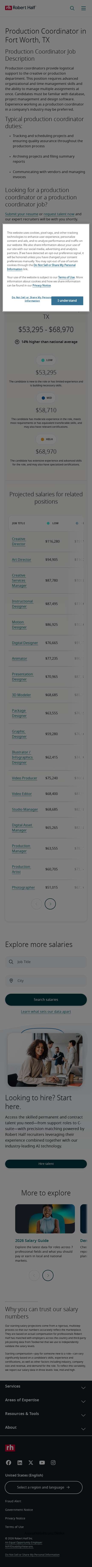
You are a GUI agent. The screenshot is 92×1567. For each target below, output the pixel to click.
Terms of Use (66, 277)
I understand (67, 300)
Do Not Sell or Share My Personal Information (32, 299)
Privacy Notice (42, 285)
